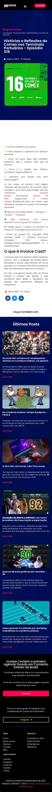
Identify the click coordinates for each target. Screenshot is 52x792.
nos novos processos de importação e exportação (24, 519)
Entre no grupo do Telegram (27, 222)
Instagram (40, 212)
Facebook (20, 214)
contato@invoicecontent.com (28, 229)
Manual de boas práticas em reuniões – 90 (24, 573)
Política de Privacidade (39, 783)
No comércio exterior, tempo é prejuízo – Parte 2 (24, 413)
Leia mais (7, 376)
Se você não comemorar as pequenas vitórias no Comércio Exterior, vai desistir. (25, 359)
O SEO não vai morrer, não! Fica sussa (23, 466)
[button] (25, 6)
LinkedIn (8, 214)
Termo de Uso (26, 786)
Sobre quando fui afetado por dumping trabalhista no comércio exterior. (24, 629)
